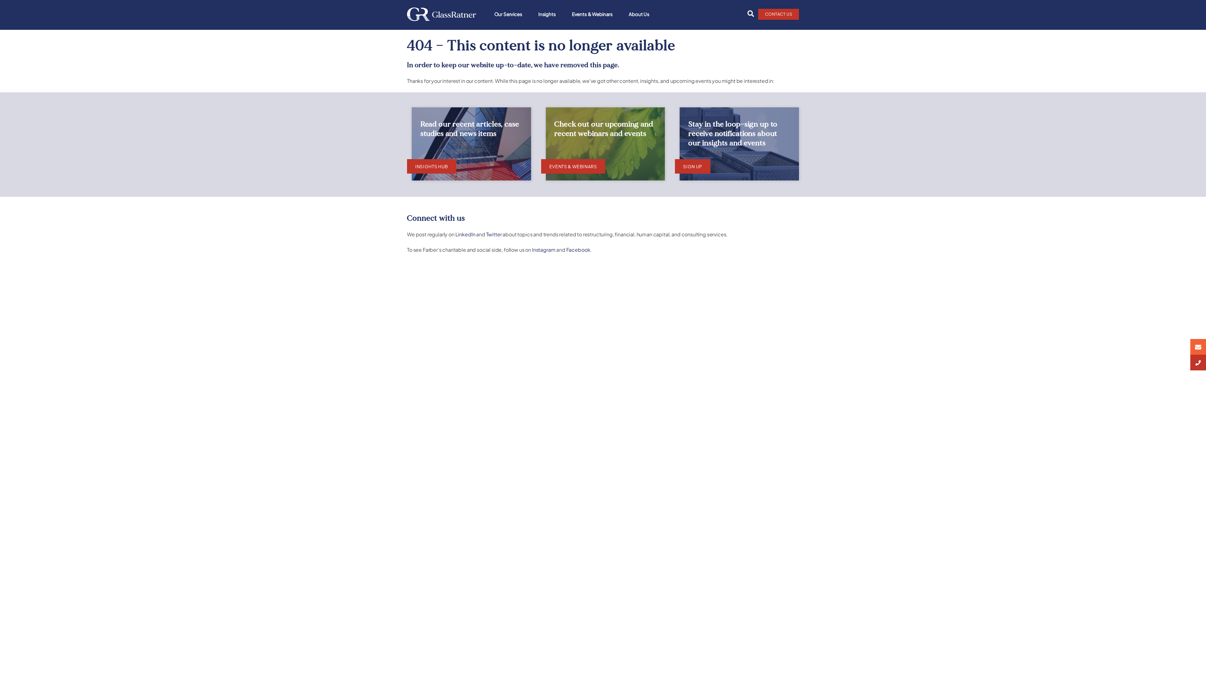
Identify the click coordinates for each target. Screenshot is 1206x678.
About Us (639, 14)
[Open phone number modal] (1198, 362)
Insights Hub (431, 166)
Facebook (578, 249)
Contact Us (778, 14)
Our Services (508, 14)
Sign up (692, 166)
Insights (547, 14)
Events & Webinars (592, 14)
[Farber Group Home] (441, 14)
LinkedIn (465, 234)
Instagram (544, 249)
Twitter (494, 234)
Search (749, 13)
